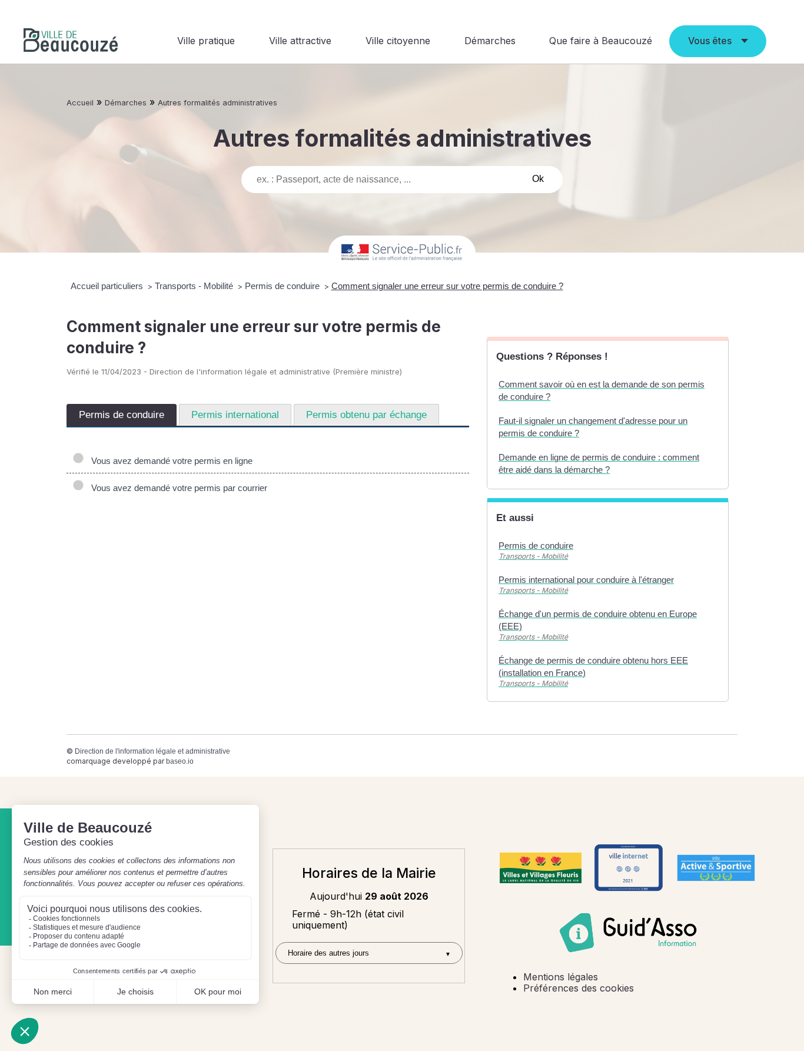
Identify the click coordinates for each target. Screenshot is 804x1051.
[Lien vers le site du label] (541, 867)
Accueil (80, 102)
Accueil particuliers (108, 286)
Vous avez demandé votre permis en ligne (170, 461)
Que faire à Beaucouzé (600, 41)
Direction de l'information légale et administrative (152, 751)
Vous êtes (710, 41)
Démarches (490, 41)
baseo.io (180, 761)
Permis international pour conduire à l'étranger (586, 580)
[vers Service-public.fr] (402, 253)
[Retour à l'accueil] (71, 41)
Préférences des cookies (578, 988)
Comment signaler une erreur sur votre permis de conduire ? (447, 286)
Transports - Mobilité (195, 286)
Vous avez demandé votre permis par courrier (177, 488)
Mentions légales (560, 977)
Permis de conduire (283, 286)
